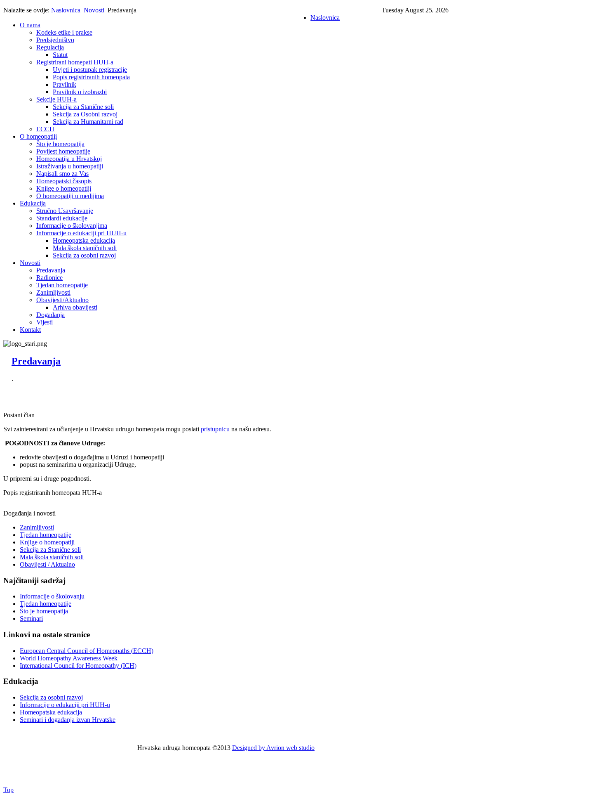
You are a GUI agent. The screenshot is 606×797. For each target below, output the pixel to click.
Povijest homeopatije (63, 151)
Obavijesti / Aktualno (47, 564)
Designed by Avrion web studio (273, 747)
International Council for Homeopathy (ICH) (78, 665)
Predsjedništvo (55, 39)
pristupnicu (215, 429)
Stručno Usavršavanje (64, 210)
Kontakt (30, 329)
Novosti (94, 10)
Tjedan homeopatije (62, 285)
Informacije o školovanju (52, 596)
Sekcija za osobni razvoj (84, 255)
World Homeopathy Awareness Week (68, 658)
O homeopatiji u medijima (70, 195)
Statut (60, 54)
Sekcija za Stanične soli (83, 106)
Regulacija (50, 47)
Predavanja (50, 270)
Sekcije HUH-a (56, 99)
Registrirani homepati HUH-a (74, 62)
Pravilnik (64, 84)
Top (8, 789)
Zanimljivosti (53, 292)
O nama (30, 24)
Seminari (31, 618)
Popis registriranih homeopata (91, 76)
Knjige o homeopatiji (63, 188)
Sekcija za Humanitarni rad (88, 121)
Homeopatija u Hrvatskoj (69, 158)
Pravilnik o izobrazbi (80, 91)
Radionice (49, 277)
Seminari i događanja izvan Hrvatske (67, 719)
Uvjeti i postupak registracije (90, 69)
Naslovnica (65, 10)
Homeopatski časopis (64, 180)
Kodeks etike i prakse (64, 32)
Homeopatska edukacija (84, 240)
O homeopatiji (38, 136)
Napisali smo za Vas (62, 173)
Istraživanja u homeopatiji (69, 166)
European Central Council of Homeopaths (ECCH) (86, 650)
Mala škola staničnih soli (85, 247)
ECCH (45, 128)
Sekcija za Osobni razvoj (85, 114)
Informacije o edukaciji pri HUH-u (81, 232)
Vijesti (44, 322)
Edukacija (33, 203)
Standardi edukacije (61, 218)
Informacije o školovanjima (71, 225)
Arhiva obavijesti (75, 307)
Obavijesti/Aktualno (62, 299)
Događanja (50, 314)
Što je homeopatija (60, 143)
